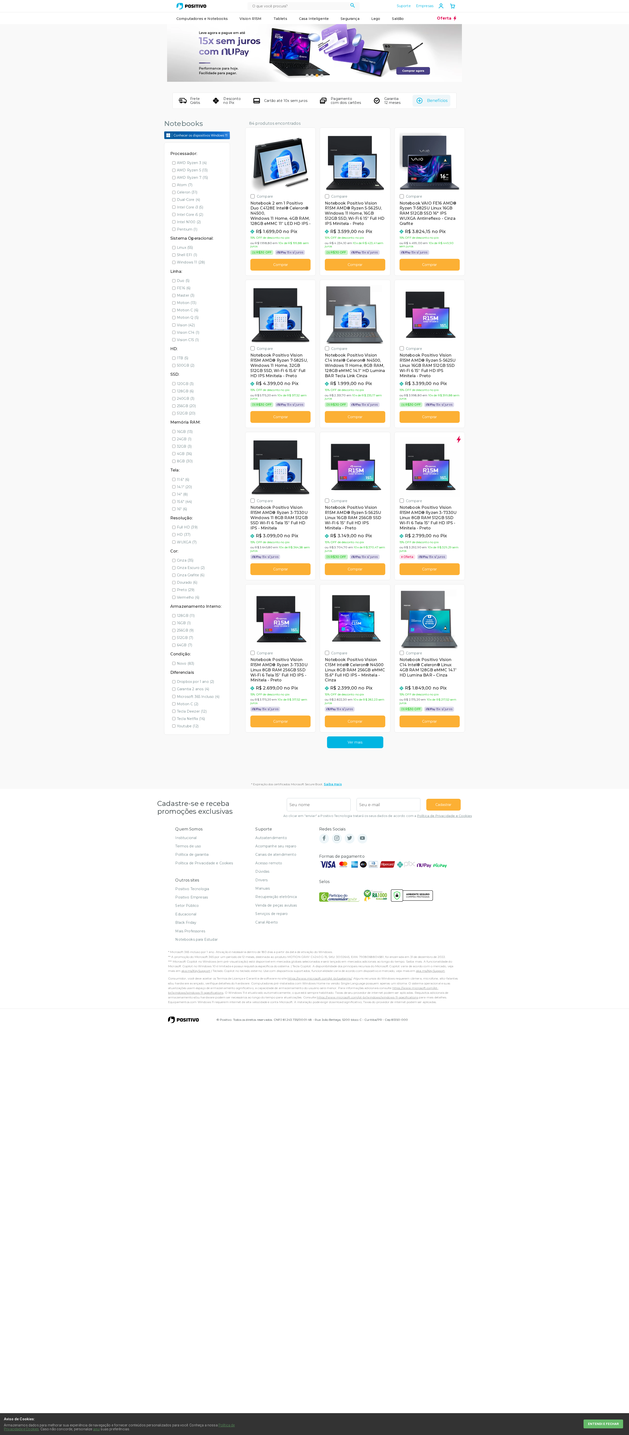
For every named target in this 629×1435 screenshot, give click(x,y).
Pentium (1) (187, 229)
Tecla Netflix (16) (191, 719)
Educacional (185, 914)
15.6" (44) (184, 501)
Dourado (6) (187, 582)
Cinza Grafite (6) (190, 575)
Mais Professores (190, 931)
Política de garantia (192, 854)
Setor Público (187, 905)
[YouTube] (362, 838)
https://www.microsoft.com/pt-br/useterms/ (319, 978)
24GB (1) (184, 439)
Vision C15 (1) (188, 340)
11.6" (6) (183, 479)
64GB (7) (184, 645)
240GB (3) (185, 398)
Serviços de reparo (271, 913)
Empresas (424, 6)
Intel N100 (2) (189, 222)
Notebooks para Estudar (196, 939)
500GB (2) (185, 365)
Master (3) (186, 295)
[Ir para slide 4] (321, 75)
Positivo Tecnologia (192, 889)
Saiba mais (333, 784)
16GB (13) (185, 431)
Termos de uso (188, 846)
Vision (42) (186, 325)
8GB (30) (185, 461)
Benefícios (437, 100)
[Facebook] (324, 838)
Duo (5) (183, 280)
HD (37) (183, 534)
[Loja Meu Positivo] (191, 6)
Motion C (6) (187, 310)
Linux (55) (185, 247)
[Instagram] (336, 838)
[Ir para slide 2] (312, 75)
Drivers (261, 880)
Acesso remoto (268, 863)
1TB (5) (182, 358)
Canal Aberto (266, 922)
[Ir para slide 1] (307, 75)
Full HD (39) (187, 527)
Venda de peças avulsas (276, 905)
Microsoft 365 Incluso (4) (198, 696)
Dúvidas (262, 871)
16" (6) (182, 509)
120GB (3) (185, 384)
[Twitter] (349, 838)
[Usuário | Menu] (441, 5)
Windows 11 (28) (191, 262)
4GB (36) (184, 454)
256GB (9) (185, 630)
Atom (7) (184, 185)
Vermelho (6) (188, 597)
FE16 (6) (183, 288)
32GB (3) (184, 446)
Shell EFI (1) (187, 255)
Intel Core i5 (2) (190, 214)
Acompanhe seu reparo (275, 846)
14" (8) (182, 494)
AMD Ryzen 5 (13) (192, 170)
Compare (265, 196)
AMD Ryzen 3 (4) (192, 163)
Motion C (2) (187, 704)
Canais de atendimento (275, 854)
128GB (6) (185, 391)
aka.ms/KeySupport (195, 971)
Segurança (350, 18)
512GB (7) (185, 637)
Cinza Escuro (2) (191, 568)
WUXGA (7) (187, 542)
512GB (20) (186, 413)
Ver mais (355, 742)
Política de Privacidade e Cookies (444, 816)
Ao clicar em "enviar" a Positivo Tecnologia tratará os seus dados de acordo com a (377, 816)
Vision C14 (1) (188, 332)
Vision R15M (251, 18)
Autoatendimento (271, 838)
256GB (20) (186, 406)
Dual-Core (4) (188, 199)
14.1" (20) (184, 487)
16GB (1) (184, 623)
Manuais (262, 888)
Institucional (186, 838)
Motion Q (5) (188, 317)
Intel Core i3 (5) (190, 207)
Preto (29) (186, 590)
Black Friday (185, 922)
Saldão (398, 18)
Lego (375, 18)
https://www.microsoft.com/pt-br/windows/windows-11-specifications (367, 997)
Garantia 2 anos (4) (193, 689)
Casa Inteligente (314, 18)
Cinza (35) (185, 560)
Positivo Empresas (191, 897)
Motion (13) (186, 303)
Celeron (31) (187, 192)
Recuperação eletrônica (276, 897)
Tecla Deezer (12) (192, 711)
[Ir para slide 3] (316, 75)
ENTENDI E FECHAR (603, 1424)
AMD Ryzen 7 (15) (192, 177)
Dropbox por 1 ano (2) (195, 681)
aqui (96, 1429)
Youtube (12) (188, 726)
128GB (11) (186, 615)
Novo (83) (185, 663)
